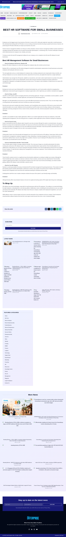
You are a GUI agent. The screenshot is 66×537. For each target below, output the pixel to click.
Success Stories (8, 332)
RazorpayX (57, 15)
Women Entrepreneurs (9, 327)
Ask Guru (6, 13)
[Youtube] (37, 529)
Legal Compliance (8, 380)
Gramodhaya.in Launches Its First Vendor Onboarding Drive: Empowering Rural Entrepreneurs (50, 267)
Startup (30, 13)
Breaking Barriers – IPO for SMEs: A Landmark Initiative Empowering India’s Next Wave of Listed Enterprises (21, 267)
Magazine (3, 18)
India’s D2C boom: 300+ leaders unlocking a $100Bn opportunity (48, 462)
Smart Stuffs (21, 18)
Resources (7, 366)
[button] (46, 209)
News (6, 339)
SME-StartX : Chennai (30, 18)
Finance (39, 13)
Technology (51, 13)
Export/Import (58, 13)
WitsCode (61, 535)
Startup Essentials (8, 329)
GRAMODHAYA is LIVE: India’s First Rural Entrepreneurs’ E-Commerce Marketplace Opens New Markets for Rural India (50, 242)
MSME (6, 345)
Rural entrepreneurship (9, 322)
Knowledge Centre (20, 15)
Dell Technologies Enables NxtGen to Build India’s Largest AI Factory (17, 485)
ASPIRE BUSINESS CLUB (11, 18)
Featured (33, 26)
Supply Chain (7, 355)
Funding (6, 343)
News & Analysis (13, 13)
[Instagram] (34, 529)
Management (38, 15)
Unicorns (7, 336)
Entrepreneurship (23, 13)
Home (2, 13)
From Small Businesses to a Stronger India (21, 241)
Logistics (45, 13)
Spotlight (51, 15)
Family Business (8, 325)
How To (32, 15)
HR (13, 15)
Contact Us (44, 15)
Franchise (9, 15)
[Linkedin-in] (31, 529)
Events (6, 371)
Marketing (3, 15)
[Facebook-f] (29, 529)
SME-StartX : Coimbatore (42, 18)
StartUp (6, 341)
